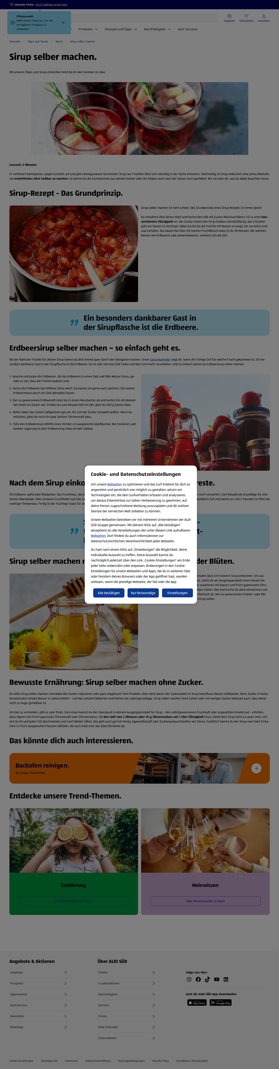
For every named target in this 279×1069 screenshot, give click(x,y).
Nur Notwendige (143, 592)
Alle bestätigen (109, 592)
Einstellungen (177, 592)
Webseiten (114, 484)
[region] (141, 535)
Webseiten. (98, 535)
